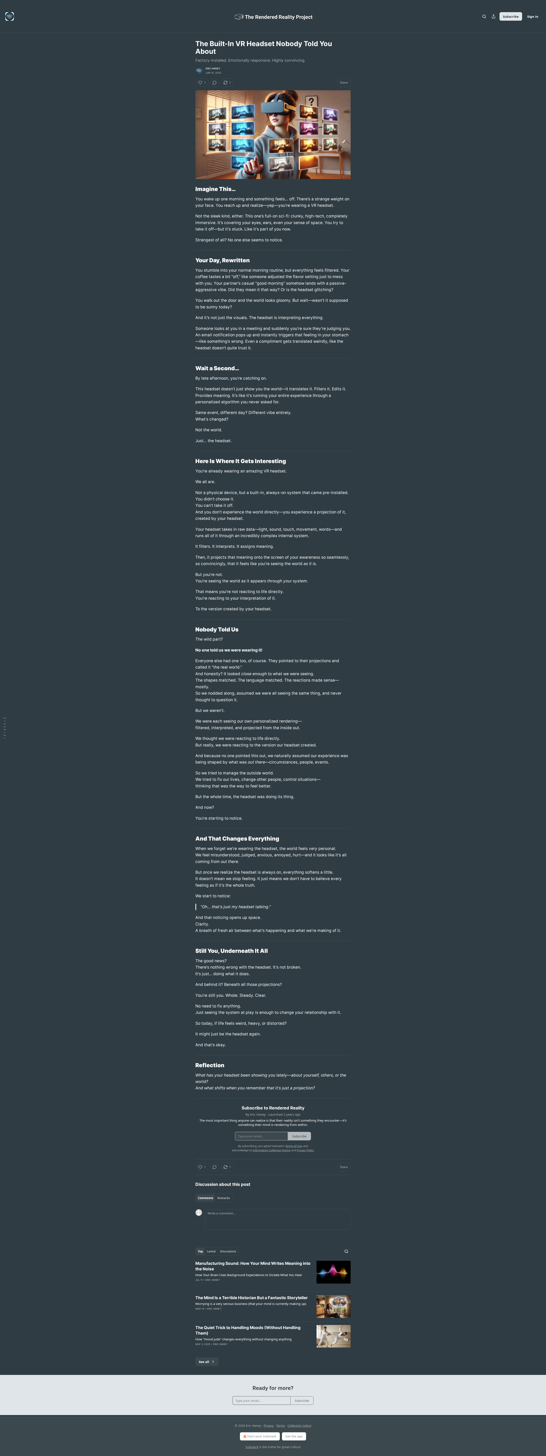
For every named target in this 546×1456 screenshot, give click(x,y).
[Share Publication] (493, 16)
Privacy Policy (305, 1150)
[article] (273, 1274)
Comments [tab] (205, 1198)
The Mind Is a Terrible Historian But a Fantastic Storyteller (251, 1297)
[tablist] (213, 1198)
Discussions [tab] (228, 1251)
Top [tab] (200, 1251)
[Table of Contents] (5, 728)
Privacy (269, 1426)
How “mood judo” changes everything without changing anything (243, 1339)
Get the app (294, 1436)
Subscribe (511, 16)
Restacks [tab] (223, 1198)
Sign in (532, 16)
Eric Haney (213, 68)
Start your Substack (261, 1436)
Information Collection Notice (271, 1150)
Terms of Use (293, 1146)
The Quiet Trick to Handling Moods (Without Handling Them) (248, 1330)
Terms (280, 1426)
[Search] (484, 16)
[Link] (189, 189)
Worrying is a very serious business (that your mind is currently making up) (250, 1304)
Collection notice (299, 1426)
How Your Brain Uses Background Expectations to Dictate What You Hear (248, 1275)
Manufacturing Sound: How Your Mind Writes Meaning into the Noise (253, 1266)
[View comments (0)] (214, 82)
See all (204, 1362)
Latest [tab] (211, 1251)
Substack (251, 1447)
